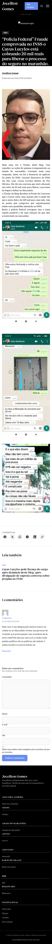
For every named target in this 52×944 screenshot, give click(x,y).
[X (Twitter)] (12, 537)
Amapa (5, 814)
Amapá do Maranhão (11, 830)
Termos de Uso (27, 939)
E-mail (5, 725)
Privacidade (7, 921)
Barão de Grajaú (9, 866)
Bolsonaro (6, 893)
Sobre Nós (6, 909)
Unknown (7, 618)
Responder (6, 651)
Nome (5, 714)
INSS (5, 33)
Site (3, 736)
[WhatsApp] (20, 537)
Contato (5, 917)
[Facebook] (5, 537)
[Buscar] (41, 6)
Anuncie (36, 939)
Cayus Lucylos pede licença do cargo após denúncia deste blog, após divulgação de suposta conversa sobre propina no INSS (26, 574)
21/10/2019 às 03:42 (10, 621)
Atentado (6, 856)
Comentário (7, 677)
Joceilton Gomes (10, 72)
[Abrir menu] (47, 6)
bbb (3, 882)
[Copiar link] (42, 537)
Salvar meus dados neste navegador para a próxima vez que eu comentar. (26, 751)
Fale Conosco (30, 6)
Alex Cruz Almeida (10, 803)
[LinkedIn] (35, 537)
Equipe (5, 913)
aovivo (5, 840)
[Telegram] (27, 537)
